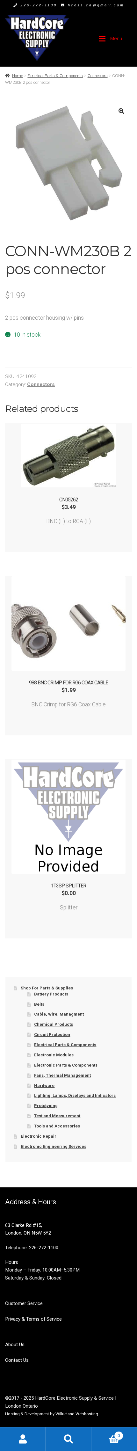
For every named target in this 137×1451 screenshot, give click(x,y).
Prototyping (46, 1105)
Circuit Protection (52, 1034)
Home (17, 75)
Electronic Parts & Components (65, 1065)
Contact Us (17, 1360)
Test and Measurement (57, 1115)
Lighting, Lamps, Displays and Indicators (75, 1095)
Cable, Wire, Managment (59, 1014)
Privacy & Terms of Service (33, 1319)
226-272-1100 (38, 5)
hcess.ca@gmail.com (96, 5)
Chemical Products (53, 1024)
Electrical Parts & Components (55, 75)
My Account (23, 1439)
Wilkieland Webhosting (76, 1413)
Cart (105, 1433)
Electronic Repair (38, 1136)
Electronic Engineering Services (53, 1146)
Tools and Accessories (57, 1126)
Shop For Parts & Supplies (47, 988)
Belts (39, 1004)
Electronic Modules (54, 1055)
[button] (121, 111)
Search (68, 1439)
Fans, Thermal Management (62, 1075)
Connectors (98, 75)
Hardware (44, 1085)
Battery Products (51, 994)
